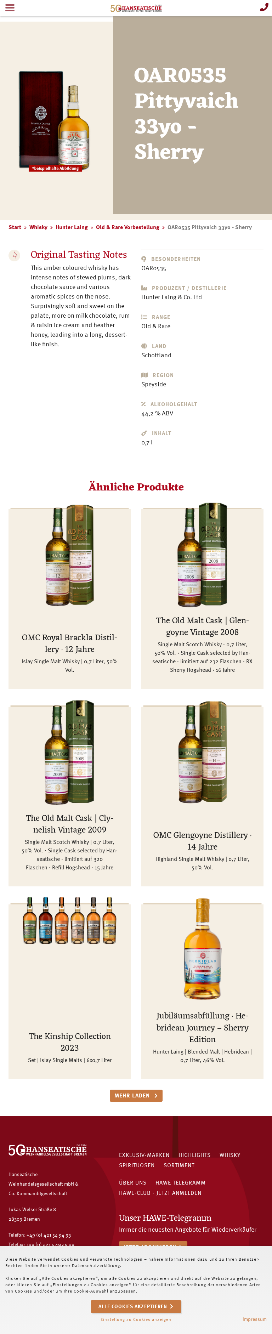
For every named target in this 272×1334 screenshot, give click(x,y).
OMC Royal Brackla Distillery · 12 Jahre (69, 644)
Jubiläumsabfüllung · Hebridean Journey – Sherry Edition (203, 1028)
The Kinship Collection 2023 (70, 1042)
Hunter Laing (72, 228)
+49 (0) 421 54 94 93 (49, 1235)
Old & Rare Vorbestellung (127, 228)
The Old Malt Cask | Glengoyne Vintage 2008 (202, 627)
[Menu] (10, 8)
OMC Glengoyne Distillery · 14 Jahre (202, 841)
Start (14, 228)
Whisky (38, 228)
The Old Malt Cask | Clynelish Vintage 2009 (69, 824)
